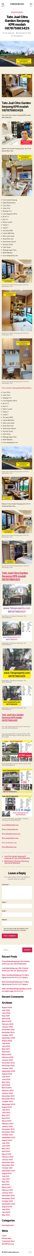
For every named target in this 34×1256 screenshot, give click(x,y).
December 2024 (8, 1063)
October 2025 (7, 1035)
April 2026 (6, 1018)
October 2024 (7, 1068)
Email (4, 911)
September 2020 (8, 1204)
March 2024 (6, 1088)
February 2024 (7, 1090)
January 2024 (7, 1093)
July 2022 (6, 1143)
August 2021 (7, 1173)
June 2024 (6, 1079)
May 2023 (6, 1115)
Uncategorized (17, 12)
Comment (5, 884)
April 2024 (6, 1085)
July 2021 (5, 1176)
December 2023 (8, 1096)
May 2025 (6, 1049)
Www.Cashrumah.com (10, 829)
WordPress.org (8, 1244)
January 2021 (7, 1193)
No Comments (18, 36)
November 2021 (8, 1165)
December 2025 (8, 1030)
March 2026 (6, 1021)
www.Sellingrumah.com (10, 825)
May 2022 (6, 1149)
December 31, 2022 (25, 33)
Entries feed (6, 1238)
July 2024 (6, 1077)
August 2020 (7, 1207)
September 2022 (8, 1137)
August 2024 (7, 1074)
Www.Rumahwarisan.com (11, 834)
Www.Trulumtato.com (9, 842)
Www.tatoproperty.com (10, 838)
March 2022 (6, 1154)
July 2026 (6, 1010)
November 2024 (8, 1066)
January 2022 (7, 1160)
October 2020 (7, 1201)
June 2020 (6, 1212)
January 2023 (7, 1126)
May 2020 (6, 1215)
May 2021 (5, 1182)
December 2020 (8, 1196)
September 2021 (8, 1171)
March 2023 (6, 1121)
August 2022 (7, 1140)
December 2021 (8, 1162)
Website (4, 920)
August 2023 (7, 1107)
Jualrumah (10, 33)
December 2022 (8, 1129)
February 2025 (7, 1057)
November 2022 (8, 1132)
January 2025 (7, 1060)
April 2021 (6, 1184)
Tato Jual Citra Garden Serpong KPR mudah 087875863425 (15, 576)
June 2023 (6, 1113)
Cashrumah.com (17, 4)
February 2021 (7, 1190)
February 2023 (7, 1124)
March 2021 (6, 1187)
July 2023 (6, 1110)
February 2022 (7, 1157)
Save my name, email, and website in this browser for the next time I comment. (16, 929)
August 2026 (7, 1007)
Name (4, 902)
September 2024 (8, 1071)
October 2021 (7, 1168)
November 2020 (8, 1198)
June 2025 (6, 1046)
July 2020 (6, 1209)
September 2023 (8, 1104)
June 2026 (6, 1013)
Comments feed (8, 1241)
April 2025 (6, 1052)
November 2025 (8, 1032)
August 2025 (7, 1041)
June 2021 (6, 1179)
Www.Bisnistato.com (9, 847)
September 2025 (8, 1038)
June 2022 (6, 1146)
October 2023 (7, 1101)
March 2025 (6, 1054)
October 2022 (7, 1135)
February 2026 (7, 1024)
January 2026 (7, 1027)
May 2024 (6, 1082)
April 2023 (6, 1118)
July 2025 (6, 1043)
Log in (4, 1236)
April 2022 (6, 1151)
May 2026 (6, 1016)
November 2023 (8, 1099)
